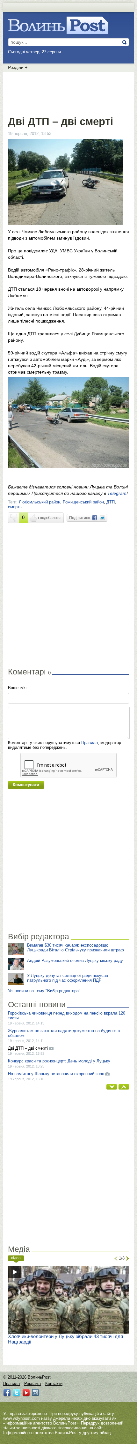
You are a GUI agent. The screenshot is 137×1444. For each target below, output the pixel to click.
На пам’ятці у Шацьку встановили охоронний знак (56, 1073)
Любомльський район (39, 502)
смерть (15, 506)
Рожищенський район (83, 502)
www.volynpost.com (21, 1418)
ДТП (110, 502)
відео (16, 1258)
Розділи (17, 67)
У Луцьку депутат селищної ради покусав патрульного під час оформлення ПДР (67, 978)
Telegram (116, 493)
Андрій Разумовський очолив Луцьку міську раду (75, 960)
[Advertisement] (68, 92)
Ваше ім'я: (18, 687)
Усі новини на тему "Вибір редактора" (44, 990)
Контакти (53, 1383)
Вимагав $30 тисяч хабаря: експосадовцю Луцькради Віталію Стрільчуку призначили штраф (75, 947)
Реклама (32, 1383)
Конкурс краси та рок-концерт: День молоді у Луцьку (59, 1061)
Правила (89, 742)
